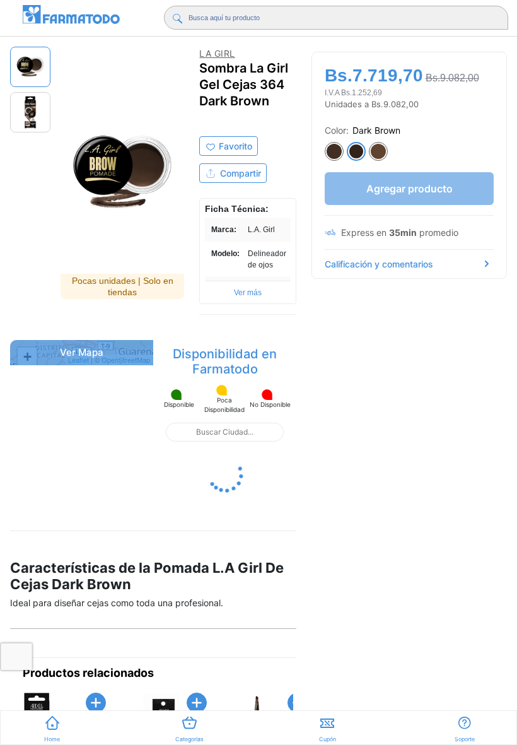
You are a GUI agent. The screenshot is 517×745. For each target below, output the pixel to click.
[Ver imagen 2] (30, 112)
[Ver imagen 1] (30, 67)
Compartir (240, 173)
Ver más (248, 292)
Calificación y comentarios (379, 264)
